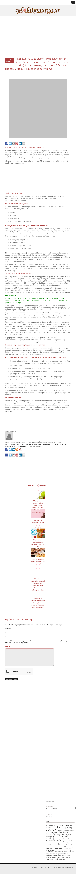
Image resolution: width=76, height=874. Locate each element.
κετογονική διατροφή (54, 843)
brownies (49, 825)
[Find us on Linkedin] (13, 449)
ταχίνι (61, 853)
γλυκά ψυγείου (62, 836)
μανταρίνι (65, 845)
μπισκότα (58, 849)
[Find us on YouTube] (20, 449)
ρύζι (26, 151)
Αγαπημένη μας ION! (59, 828)
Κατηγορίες (50, 806)
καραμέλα (65, 841)
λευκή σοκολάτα (56, 845)
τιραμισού (66, 853)
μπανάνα (49, 849)
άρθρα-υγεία (67, 834)
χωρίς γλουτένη (60, 859)
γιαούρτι (49, 837)
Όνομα (8, 629)
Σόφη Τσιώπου (51, 832)
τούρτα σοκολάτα (53, 855)
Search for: (50, 815)
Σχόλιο (7, 646)
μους (65, 847)
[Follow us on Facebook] (6, 449)
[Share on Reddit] (13, 143)
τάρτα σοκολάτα (50, 853)
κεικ (70, 840)
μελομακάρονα (56, 847)
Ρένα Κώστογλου (69, 830)
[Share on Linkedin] (20, 143)
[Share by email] (23, 143)
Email (7, 633)
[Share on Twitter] (10, 143)
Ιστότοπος (8, 637)
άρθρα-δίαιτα (62, 832)
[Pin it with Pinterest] (16, 143)
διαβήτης (50, 838)
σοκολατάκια (59, 851)
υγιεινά (48, 857)
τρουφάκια (66, 855)
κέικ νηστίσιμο (67, 839)
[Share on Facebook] (6, 143)
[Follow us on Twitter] (10, 449)
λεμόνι (48, 845)
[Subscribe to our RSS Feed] (16, 449)
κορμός (66, 843)
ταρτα (57, 853)
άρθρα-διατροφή (54, 834)
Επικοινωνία (69, 867)
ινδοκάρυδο (58, 838)
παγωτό (50, 850)
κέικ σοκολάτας (53, 840)
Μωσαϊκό (60, 830)
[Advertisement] (38, 23)
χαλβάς (63, 857)
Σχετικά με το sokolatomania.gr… (42, 867)
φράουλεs (56, 857)
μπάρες (70, 847)
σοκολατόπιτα (69, 851)
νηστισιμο (67, 849)
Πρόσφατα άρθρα (58, 867)
